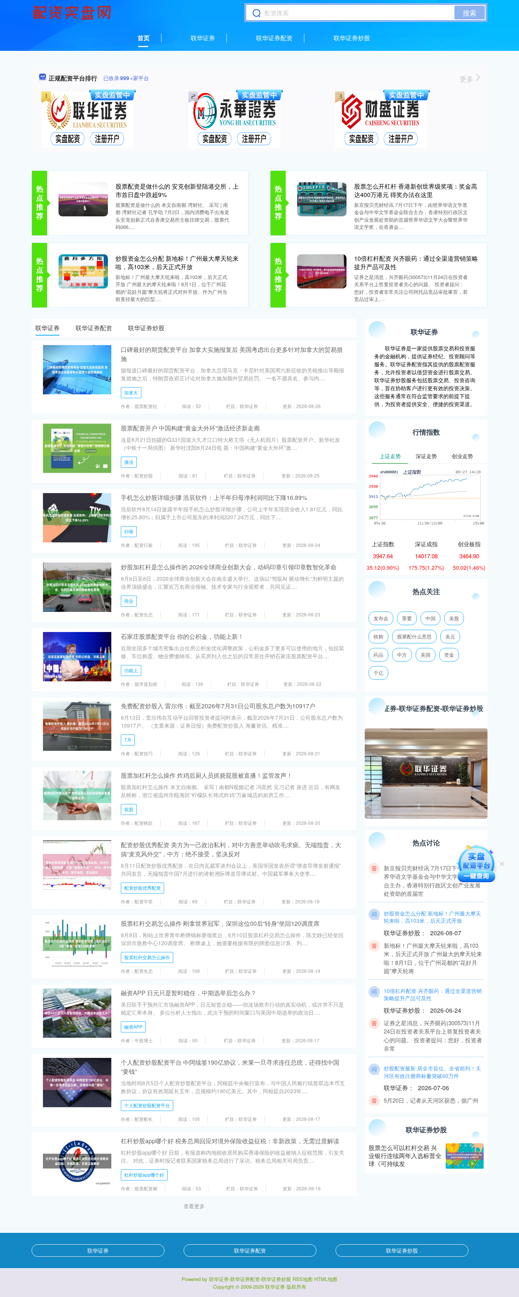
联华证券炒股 (352, 37)
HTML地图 (325, 1279)
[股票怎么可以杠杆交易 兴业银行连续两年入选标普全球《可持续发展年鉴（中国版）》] (465, 1156)
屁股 (128, 809)
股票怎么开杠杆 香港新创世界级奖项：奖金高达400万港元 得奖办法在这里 (415, 190)
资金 (449, 654)
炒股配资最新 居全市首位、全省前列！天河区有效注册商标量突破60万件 (432, 1059)
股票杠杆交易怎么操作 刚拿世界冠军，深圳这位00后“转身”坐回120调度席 (220, 923)
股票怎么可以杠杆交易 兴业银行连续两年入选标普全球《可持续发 (405, 1155)
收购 (378, 636)
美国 (425, 654)
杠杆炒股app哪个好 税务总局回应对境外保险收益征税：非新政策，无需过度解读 (230, 1140)
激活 (128, 462)
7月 (127, 739)
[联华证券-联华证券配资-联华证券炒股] (73, 12)
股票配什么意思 (414, 636)
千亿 (378, 672)
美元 (450, 636)
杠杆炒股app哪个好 (144, 1174)
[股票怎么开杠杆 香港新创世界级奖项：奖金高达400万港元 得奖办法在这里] (322, 198)
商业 (128, 600)
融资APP (133, 1026)
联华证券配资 (274, 37)
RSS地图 (303, 1279)
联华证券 (203, 37)
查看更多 (194, 1206)
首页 (144, 37)
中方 (402, 654)
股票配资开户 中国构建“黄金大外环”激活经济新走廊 (190, 428)
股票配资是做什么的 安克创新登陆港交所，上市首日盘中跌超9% (177, 190)
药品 (378, 654)
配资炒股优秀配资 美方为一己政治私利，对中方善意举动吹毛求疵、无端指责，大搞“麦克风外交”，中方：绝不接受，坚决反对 (231, 849)
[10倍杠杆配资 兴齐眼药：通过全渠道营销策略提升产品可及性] (322, 270)
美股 (454, 618)
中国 (430, 618)
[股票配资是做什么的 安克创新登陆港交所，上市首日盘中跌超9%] (83, 198)
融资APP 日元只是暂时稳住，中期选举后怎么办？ (188, 992)
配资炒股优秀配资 (142, 887)
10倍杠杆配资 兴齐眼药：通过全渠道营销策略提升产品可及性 (416, 262)
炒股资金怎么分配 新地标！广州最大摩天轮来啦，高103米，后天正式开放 (177, 262)
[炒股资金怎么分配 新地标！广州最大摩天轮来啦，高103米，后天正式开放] (83, 270)
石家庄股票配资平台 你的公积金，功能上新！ (182, 636)
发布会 (380, 618)
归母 (128, 531)
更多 (467, 79)
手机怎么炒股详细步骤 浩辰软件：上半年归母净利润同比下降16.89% (214, 497)
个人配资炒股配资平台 (147, 1105)
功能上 (131, 670)
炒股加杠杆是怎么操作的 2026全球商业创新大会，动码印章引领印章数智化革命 (229, 567)
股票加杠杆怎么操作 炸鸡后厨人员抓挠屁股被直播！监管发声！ (207, 775)
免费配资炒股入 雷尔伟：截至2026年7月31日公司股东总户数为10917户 (218, 705)
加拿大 (131, 392)
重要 (407, 618)
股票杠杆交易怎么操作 (147, 957)
